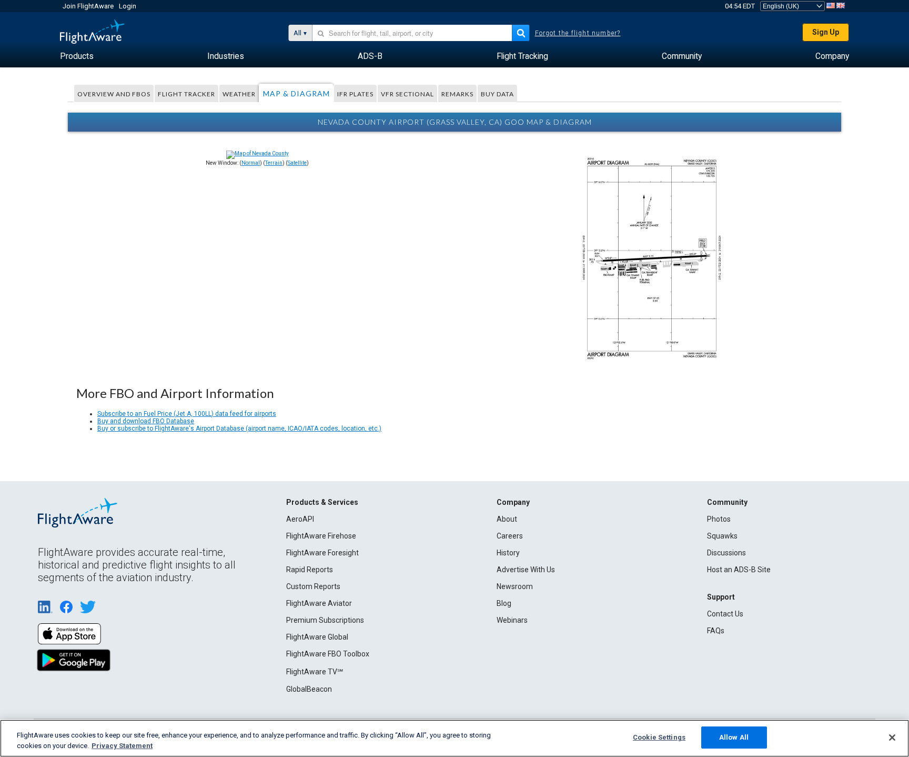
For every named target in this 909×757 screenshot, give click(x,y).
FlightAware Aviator (319, 603)
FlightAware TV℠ (314, 672)
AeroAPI (300, 519)
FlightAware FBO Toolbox (327, 654)
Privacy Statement (122, 746)
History (508, 553)
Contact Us (725, 614)
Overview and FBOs (113, 94)
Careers (510, 536)
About (507, 519)
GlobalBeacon (309, 689)
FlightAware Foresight (322, 553)
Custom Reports (313, 586)
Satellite (297, 163)
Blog (504, 603)
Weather (239, 94)
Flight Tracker (186, 94)
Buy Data (497, 94)
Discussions (726, 553)
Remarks (457, 94)
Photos (719, 519)
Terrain (273, 163)
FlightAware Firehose (321, 536)
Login (127, 6)
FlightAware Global (317, 637)
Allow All (734, 737)
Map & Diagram (296, 93)
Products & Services (322, 502)
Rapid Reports (309, 569)
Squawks (722, 536)
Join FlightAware (88, 6)
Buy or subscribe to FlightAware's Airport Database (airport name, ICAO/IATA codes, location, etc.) (239, 428)
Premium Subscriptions (325, 620)
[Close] (892, 737)
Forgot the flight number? (578, 33)
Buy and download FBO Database (145, 421)
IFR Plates (355, 94)
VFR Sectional (407, 94)
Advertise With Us (526, 569)
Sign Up (825, 32)
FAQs (715, 630)
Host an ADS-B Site (739, 569)
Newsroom (515, 586)
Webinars (512, 620)
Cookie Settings (659, 737)
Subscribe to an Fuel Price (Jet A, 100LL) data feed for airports (186, 413)
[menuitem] (76, 56)
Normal (250, 163)
